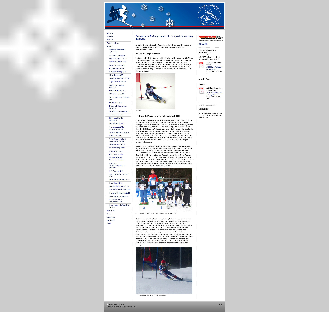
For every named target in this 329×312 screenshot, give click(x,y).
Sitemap (121, 304)
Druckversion (113, 304)
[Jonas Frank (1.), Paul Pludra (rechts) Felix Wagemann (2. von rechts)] (164, 190)
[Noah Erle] (155, 91)
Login (220, 304)
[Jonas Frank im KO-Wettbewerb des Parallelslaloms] (164, 270)
